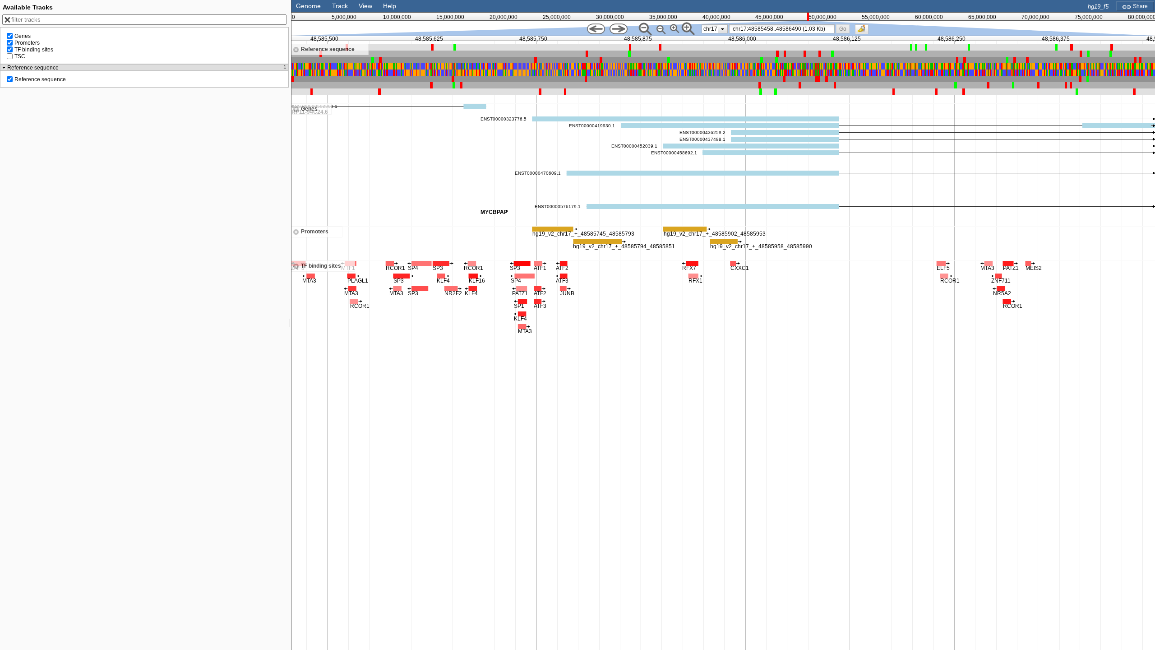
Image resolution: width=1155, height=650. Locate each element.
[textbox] (784, 29)
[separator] (290, 325)
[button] (842, 28)
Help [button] (389, 5)
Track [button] (340, 5)
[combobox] (782, 28)
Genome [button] (308, 5)
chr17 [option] (710, 29)
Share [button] (1140, 6)
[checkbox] (864, 32)
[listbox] (715, 28)
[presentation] (722, 29)
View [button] (365, 5)
